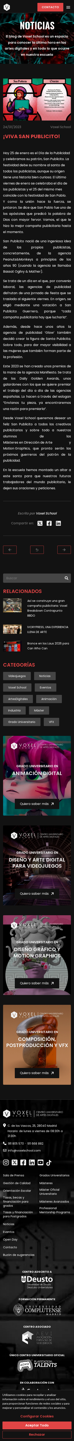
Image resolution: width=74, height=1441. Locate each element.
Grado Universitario (21, 722)
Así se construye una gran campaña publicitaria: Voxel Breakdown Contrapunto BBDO (47, 608)
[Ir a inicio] (7, 7)
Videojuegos (17, 676)
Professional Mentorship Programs (54, 1210)
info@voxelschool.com (24, 1150)
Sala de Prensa (13, 1175)
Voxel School (17, 687)
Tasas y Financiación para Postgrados (18, 1214)
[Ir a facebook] (23, 1162)
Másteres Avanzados (54, 1202)
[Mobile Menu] (68, 7)
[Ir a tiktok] (48, 1163)
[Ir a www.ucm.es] (37, 1309)
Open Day (10, 1239)
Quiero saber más (34, 803)
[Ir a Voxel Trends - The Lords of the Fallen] (64, 550)
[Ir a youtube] (40, 1162)
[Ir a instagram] (6, 1162)
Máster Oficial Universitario (49, 1192)
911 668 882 (35, 1144)
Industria (14, 710)
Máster (39, 710)
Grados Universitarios (54, 1175)
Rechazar (37, 1434)
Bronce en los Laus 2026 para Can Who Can (48, 645)
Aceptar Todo (37, 1425)
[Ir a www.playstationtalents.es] (37, 1365)
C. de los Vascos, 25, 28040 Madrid (32, 1126)
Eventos (45, 687)
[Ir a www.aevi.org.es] (37, 1337)
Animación (49, 699)
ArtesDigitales (18, 699)
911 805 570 (16, 1144)
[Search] (66, 578)
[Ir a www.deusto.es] (37, 1282)
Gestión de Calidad (16, 1183)
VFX (51, 722)
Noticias (45, 676)
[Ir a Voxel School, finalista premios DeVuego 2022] (10, 550)
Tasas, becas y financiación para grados (15, 1201)
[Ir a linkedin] (32, 1162)
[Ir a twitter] (14, 1162)
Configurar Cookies (37, 1416)
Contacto (50, 7)
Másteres (46, 1183)
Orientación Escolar (17, 1191)
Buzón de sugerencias (19, 1255)
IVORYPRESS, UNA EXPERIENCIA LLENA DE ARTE (47, 629)
